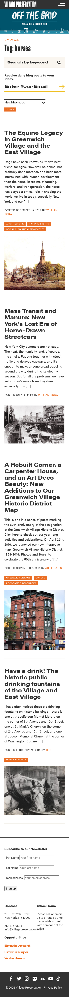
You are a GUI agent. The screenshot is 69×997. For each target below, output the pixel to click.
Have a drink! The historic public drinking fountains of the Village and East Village (32, 683)
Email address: (14, 878)
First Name (11, 857)
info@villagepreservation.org (23, 929)
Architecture (15, 223)
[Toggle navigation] (61, 4)
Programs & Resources (21, 583)
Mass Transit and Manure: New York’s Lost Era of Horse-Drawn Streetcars (30, 323)
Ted (48, 750)
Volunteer (14, 958)
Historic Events (39, 223)
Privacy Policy (53, 987)
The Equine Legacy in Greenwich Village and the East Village (33, 142)
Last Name (11, 868)
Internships (16, 952)
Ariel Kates (53, 568)
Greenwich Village (18, 577)
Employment (17, 945)
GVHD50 (40, 577)
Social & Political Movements (25, 229)
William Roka (48, 395)
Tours (10, 109)
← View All (11, 39)
